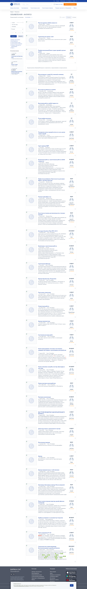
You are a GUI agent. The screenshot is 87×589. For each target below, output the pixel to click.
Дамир (71, 341)
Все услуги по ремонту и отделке (47, 89)
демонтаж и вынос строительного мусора (49, 429)
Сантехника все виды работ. (45, 335)
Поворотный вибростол (44, 197)
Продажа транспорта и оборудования (63, 8)
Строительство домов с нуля (46, 36)
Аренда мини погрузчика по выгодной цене (16, 72)
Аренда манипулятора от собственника (48, 470)
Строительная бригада (44, 264)
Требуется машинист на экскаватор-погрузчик (50, 518)
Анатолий (71, 138)
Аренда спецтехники (14, 8)
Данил (71, 42)
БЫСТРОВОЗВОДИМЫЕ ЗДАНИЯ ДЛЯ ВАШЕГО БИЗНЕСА (51, 413)
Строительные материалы (47, 8)
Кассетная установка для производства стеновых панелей (51, 214)
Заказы (57, 1)
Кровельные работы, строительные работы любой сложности (51, 160)
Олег (71, 237)
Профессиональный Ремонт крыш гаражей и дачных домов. (52, 51)
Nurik (71, 298)
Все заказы (52, 578)
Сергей (71, 56)
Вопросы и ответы (54, 579)
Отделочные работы (43, 306)
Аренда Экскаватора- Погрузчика (47, 279)
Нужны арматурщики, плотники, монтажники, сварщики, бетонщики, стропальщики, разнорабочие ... (52, 350)
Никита (71, 327)
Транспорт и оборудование (38, 578)
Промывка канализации (44, 397)
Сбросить (20, 36)
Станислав (71, 270)
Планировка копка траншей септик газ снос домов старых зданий (51, 133)
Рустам (71, 152)
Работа (75, 8)
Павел (71, 462)
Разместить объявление (70, 4)
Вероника (71, 552)
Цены (51, 573)
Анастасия (71, 355)
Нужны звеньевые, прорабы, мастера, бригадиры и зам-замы (51, 367)
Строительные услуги (35, 8)
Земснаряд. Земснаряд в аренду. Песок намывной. (51, 485)
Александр (71, 539)
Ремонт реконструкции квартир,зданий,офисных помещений (51, 502)
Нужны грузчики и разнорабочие (47, 383)
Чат (54, 1)
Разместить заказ (59, 4)
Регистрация (53, 571)
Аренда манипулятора (44, 321)
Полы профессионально (44, 118)
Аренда (40, 456)
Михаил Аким (71, 312)
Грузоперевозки (25, 8)
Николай (71, 448)
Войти (74, 1)
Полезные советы (54, 576)
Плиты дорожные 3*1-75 (44, 533)
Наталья (71, 285)
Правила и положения (55, 575)
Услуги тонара (14, 64)
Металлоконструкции (44, 442)
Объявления (62, 1)
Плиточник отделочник (44, 292)
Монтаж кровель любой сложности (47, 23)
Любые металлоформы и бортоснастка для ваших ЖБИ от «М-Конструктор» (51, 179)
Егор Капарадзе (71, 110)
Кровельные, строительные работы (47, 246)
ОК (71, 585)
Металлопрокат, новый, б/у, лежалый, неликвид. (51, 74)
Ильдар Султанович (71, 81)
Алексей (71, 29)
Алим (71, 507)
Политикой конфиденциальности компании (21, 586)
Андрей (71, 389)
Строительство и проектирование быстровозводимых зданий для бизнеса (49, 547)
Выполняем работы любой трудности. (48, 103)
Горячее (70, 1)
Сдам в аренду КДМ (43, 146)
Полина (71, 95)
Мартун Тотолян (71, 404)
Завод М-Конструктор (71, 185)
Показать (13, 36)
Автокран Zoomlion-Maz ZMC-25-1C (48, 231)
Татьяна (71, 165)
